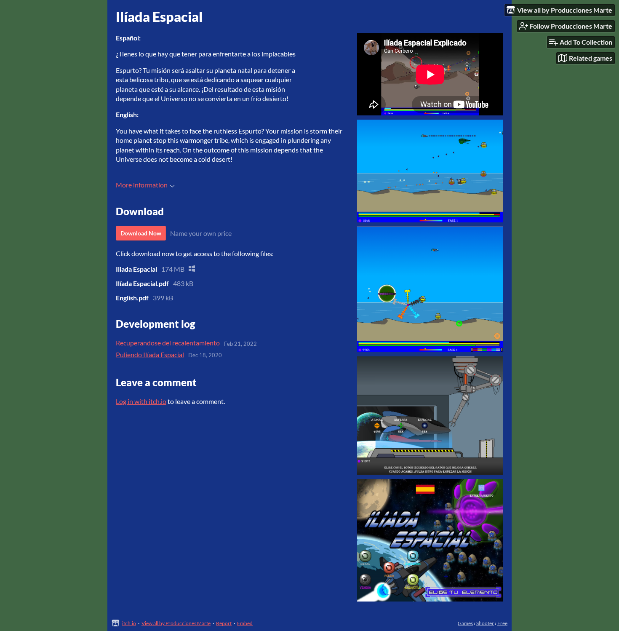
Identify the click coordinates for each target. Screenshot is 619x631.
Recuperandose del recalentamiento (168, 343)
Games (465, 623)
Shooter (485, 623)
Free (502, 623)
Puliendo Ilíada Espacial (150, 354)
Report (224, 623)
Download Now (140, 233)
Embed (245, 623)
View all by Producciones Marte (176, 623)
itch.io (129, 623)
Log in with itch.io (141, 401)
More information (142, 185)
